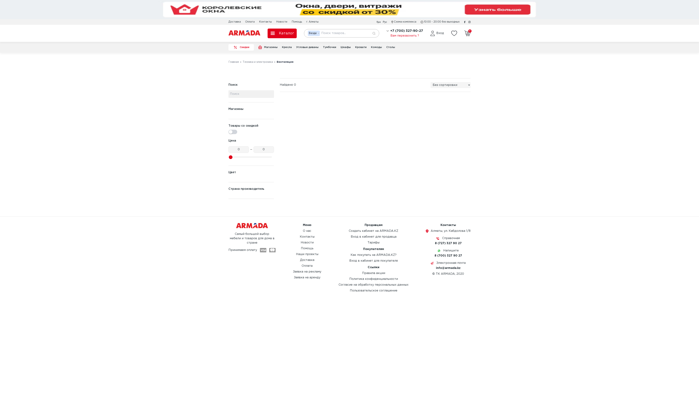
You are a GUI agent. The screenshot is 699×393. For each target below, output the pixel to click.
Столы (390, 47)
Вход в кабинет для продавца (373, 236)
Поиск (233, 85)
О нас (307, 231)
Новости (281, 22)
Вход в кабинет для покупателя (373, 260)
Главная (233, 62)
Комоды (376, 47)
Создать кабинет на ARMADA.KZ (373, 231)
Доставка (234, 22)
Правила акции (373, 273)
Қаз (379, 21)
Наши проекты (307, 254)
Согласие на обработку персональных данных (373, 284)
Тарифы (374, 242)
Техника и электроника (258, 62)
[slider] (230, 157)
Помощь (297, 22)
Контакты (265, 22)
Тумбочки (329, 47)
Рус (385, 21)
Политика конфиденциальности (373, 279)
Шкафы (346, 47)
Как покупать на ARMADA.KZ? (373, 255)
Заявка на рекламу (307, 271)
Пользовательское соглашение (373, 290)
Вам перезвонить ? (404, 35)
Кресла (287, 47)
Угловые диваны (307, 47)
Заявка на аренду (307, 277)
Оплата (250, 22)
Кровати (361, 47)
